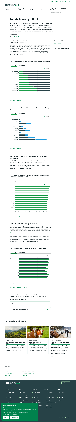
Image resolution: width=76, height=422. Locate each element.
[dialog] (19, 412)
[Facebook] (59, 417)
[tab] (14, 65)
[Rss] (68, 417)
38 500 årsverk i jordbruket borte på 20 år (15, 343)
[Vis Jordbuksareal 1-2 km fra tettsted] (42, 145)
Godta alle (6, 417)
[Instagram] (65, 417)
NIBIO (11, 232)
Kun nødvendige (15, 417)
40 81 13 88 (7, 375)
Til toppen (66, 382)
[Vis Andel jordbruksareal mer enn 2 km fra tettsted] (27, 97)
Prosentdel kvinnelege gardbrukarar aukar (60, 343)
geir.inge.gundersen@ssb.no (28, 373)
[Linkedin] (62, 417)
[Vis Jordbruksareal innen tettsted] (17, 145)
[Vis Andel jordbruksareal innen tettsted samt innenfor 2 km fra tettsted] (30, 96)
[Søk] (69, 5)
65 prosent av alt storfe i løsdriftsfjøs (35, 343)
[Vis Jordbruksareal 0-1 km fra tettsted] (29, 145)
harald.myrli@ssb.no (9, 373)
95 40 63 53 (24, 375)
